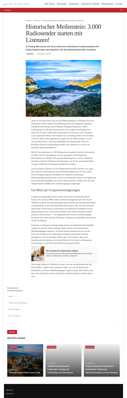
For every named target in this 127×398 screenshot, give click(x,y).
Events (119, 3)
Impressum (9, 390)
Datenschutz (10, 394)
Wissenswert (108, 3)
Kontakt (8, 10)
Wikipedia (54, 211)
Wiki (70, 237)
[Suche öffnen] (121, 10)
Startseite (29, 20)
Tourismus (74, 3)
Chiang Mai (37, 20)
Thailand (61, 3)
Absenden (12, 332)
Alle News (49, 3)
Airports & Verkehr (90, 3)
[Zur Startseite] (16, 4)
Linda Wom (30, 54)
